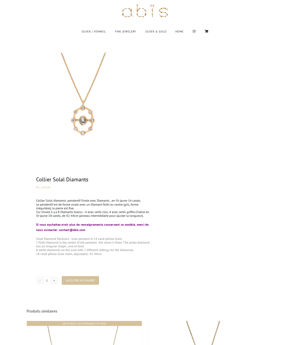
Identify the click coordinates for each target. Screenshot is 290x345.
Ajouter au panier (80, 280)
